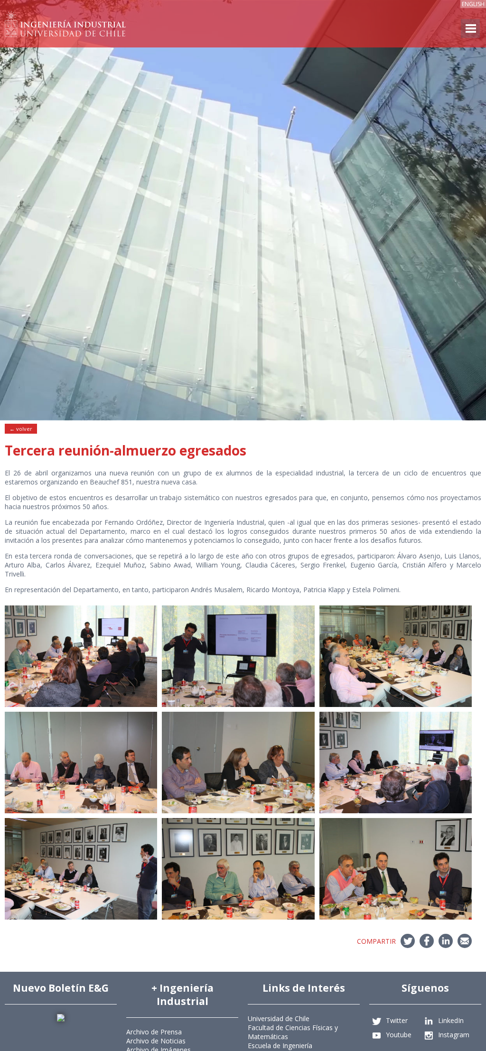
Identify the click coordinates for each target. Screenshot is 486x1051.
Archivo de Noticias (156, 1040)
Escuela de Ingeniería (280, 1045)
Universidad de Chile (278, 1018)
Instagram (453, 1034)
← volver (20, 428)
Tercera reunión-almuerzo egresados (125, 450)
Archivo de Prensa (154, 1031)
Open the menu (470, 28)
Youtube (398, 1034)
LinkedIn (451, 1020)
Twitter (397, 1020)
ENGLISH (473, 4)
